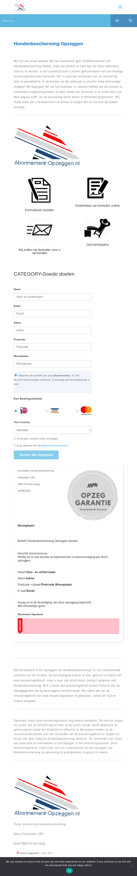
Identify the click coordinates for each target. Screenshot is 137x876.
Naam (17, 289)
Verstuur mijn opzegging (36, 454)
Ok (69, 870)
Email (17, 306)
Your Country (22, 422)
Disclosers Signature (30, 614)
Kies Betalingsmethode (28, 398)
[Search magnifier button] (130, 20)
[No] (132, 866)
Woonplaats (21, 356)
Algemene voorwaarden (55, 445)
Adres (17, 322)
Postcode (19, 339)
